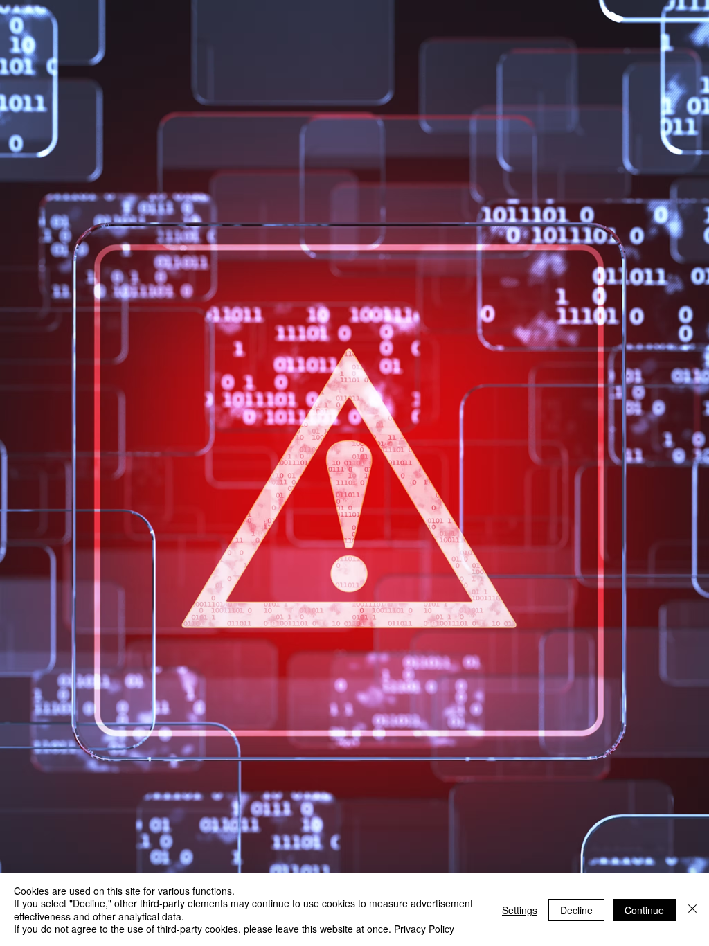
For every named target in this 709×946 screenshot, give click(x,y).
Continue (644, 910)
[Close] (692, 909)
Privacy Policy (424, 929)
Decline (576, 910)
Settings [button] (519, 910)
